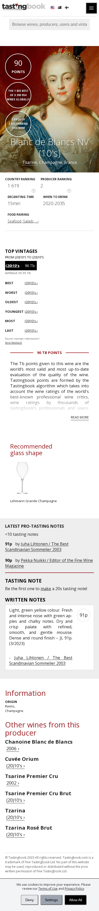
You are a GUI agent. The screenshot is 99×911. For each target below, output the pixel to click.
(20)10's (13, 265)
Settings (51, 900)
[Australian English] (60, 8)
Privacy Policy (74, 888)
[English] (53, 8)
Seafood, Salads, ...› (23, 221)
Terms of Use (48, 888)
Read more (80, 417)
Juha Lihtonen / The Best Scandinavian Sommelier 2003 (37, 546)
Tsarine (29, 162)
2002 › (12, 783)
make (46, 588)
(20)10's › (15, 766)
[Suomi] (67, 8)
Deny (29, 900)
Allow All (75, 900)
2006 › (12, 748)
